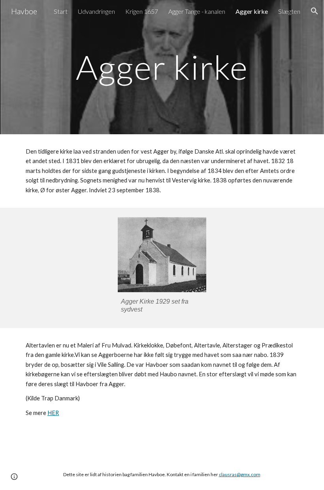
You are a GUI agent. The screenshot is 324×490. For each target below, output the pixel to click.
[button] (314, 11)
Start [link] (61, 11)
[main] (162, 67)
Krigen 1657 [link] (141, 11)
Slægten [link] (289, 11)
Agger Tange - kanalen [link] (196, 11)
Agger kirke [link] (251, 11)
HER (53, 412)
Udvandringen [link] (96, 11)
